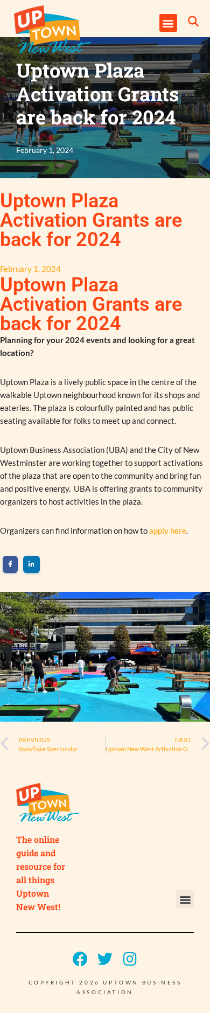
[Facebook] (80, 959)
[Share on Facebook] (10, 564)
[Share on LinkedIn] (31, 564)
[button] (168, 23)
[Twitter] (105, 959)
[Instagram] (129, 959)
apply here (167, 530)
